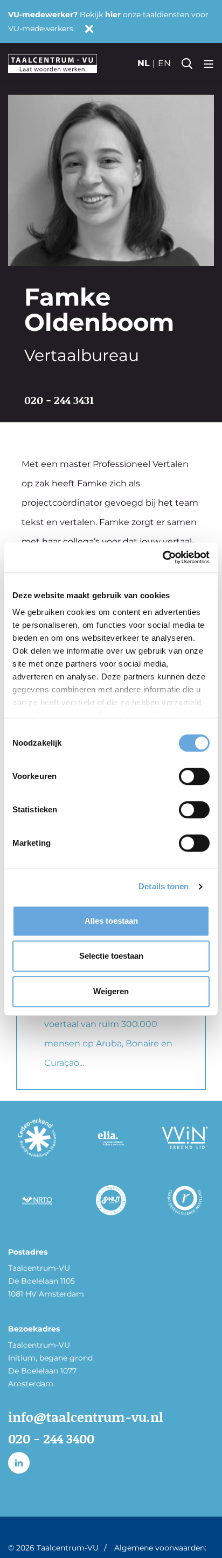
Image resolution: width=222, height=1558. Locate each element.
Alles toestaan (111, 920)
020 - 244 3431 (59, 399)
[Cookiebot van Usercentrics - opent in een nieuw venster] (162, 557)
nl (143, 63)
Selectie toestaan (111, 955)
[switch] (194, 776)
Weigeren (111, 991)
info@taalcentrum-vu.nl (85, 1417)
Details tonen (163, 886)
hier (113, 14)
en (164, 63)
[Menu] (208, 63)
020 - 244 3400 (51, 1438)
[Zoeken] (187, 63)
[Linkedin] (19, 1463)
